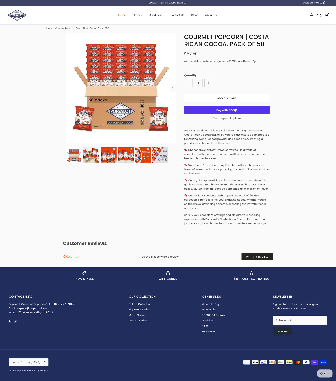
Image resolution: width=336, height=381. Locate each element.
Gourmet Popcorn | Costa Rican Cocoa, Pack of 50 (82, 28)
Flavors (137, 15)
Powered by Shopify (37, 370)
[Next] (172, 88)
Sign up (283, 331)
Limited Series (138, 320)
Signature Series (139, 309)
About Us (211, 15)
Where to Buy (210, 304)
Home (122, 15)
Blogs (194, 15)
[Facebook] (10, 321)
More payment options (227, 118)
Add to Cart (227, 98)
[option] (121, 88)
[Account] (311, 15)
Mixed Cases (156, 15)
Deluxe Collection (140, 304)
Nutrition (207, 320)
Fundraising (209, 331)
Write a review (257, 257)
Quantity (190, 75)
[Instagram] (15, 321)
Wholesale (209, 309)
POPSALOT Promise (214, 315)
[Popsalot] (17, 15)
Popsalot (21, 370)
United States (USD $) (314, 2)
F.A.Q (205, 326)
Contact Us (177, 15)
